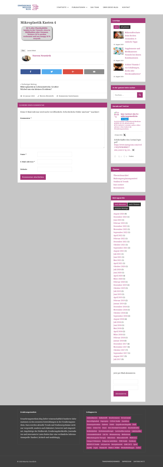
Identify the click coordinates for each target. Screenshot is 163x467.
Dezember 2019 (120, 285)
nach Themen (134, 204)
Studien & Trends (121, 181)
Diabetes (105, 424)
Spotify (89, 448)
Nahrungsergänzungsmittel (125, 178)
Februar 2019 (119, 300)
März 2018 (118, 334)
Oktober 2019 (119, 288)
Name (23, 154)
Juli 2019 (117, 291)
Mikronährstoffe (122, 438)
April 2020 (118, 275)
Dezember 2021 (120, 241)
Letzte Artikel (31, 50)
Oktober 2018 (119, 313)
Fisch (134, 424)
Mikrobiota (111, 438)
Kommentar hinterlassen (69, 96)
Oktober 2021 (119, 245)
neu (116, 27)
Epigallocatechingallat (123, 424)
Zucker (138, 448)
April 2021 (118, 263)
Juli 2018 (117, 322)
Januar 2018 (119, 340)
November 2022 (120, 229)
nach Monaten (120, 204)
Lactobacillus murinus (122, 431)
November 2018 (120, 310)
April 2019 (118, 297)
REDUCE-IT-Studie (93, 444)
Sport (135, 444)
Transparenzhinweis (111, 461)
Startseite (61, 7)
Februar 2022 (119, 238)
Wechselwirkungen (127, 448)
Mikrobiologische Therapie (96, 438)
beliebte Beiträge (121, 208)
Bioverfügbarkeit (93, 421)
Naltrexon (133, 438)
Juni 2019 (117, 294)
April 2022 (118, 235)
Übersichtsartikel (121, 175)
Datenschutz (139, 461)
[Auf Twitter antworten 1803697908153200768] (116, 156)
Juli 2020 (117, 269)
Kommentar (26, 118)
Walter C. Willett (113, 448)
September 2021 (120, 248)
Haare (104, 428)
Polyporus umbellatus (109, 441)
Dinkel (112, 424)
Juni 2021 (117, 257)
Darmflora (125, 421)
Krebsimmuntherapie (106, 431)
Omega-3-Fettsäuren (94, 441)
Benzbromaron (114, 418)
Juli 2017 (117, 359)
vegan (95, 448)
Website (23, 169)
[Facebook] (31, 71)
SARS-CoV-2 (128, 444)
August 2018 (119, 319)
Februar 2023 (119, 223)
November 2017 (120, 347)
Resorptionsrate (117, 444)
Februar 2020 (119, 282)
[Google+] (73, 71)
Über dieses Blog (110, 7)
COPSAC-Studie (115, 421)
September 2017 (120, 353)
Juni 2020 (117, 272)
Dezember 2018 (120, 306)
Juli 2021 (117, 254)
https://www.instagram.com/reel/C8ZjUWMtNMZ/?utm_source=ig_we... (128, 147)
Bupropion (104, 421)
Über (23, 50)
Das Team (94, 7)
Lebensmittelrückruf (94, 434)
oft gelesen (125, 27)
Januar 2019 (119, 303)
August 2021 (119, 251)
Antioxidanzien (92, 418)
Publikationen (78, 7)
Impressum (126, 461)
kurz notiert (119, 184)
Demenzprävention (93, 424)
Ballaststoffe (103, 418)
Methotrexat (126, 434)
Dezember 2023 (120, 217)
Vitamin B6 (103, 448)
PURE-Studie (123, 441)
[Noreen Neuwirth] (26, 60)
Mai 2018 (117, 328)
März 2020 (118, 279)
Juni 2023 (117, 220)
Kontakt (126, 7)
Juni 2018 (117, 325)
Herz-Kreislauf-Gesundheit (117, 428)
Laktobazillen (136, 431)
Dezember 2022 (120, 226)
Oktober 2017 (119, 350)
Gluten (89, 428)
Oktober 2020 (119, 266)
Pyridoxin (132, 441)
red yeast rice (105, 444)
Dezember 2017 (120, 344)
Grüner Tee (97, 428)
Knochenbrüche (133, 428)
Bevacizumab (126, 418)
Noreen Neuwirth (41, 55)
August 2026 (119, 214)
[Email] (94, 71)
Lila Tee (105, 434)
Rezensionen (119, 188)
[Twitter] (52, 71)
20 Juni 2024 (118, 135)
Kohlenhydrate (92, 431)
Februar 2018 (119, 337)
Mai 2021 (117, 260)
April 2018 (118, 331)
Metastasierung (115, 434)
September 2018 (120, 316)
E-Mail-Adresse (27, 162)
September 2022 (120, 232)
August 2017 (119, 356)
